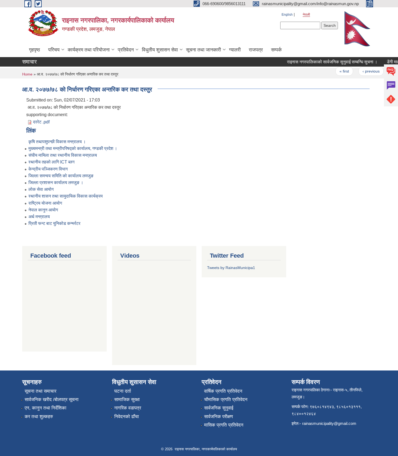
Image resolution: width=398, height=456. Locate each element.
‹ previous (367, 71)
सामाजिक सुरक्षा (127, 399)
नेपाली (306, 15)
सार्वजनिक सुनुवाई (218, 408)
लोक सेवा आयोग (41, 189)
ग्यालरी (235, 50)
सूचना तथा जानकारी (203, 50)
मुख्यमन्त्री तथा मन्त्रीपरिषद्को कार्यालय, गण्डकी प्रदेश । (72, 148)
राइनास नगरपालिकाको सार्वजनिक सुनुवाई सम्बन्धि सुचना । (328, 62)
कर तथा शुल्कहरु (39, 416)
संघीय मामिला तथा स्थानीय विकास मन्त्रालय (62, 155)
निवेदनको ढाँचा (126, 416)
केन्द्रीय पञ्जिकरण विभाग (48, 169)
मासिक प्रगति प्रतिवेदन (223, 425)
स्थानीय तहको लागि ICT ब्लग (51, 162)
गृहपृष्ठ (34, 50)
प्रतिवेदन (126, 50)
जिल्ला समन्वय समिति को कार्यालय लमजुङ (60, 175)
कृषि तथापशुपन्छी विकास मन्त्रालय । (57, 141)
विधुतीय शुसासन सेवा (160, 50)
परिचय (54, 50)
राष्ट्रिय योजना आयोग (45, 203)
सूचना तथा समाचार (40, 391)
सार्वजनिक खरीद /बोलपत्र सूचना (52, 399)
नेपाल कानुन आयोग (43, 210)
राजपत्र (256, 50)
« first (340, 71)
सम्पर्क (276, 50)
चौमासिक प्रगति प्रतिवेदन (225, 399)
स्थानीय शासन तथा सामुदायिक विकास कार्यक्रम (65, 196)
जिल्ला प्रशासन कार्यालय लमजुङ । (55, 182)
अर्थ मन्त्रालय (39, 216)
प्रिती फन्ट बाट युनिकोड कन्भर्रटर (54, 223)
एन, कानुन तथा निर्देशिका (45, 408)
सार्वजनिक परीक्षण (218, 416)
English (287, 15)
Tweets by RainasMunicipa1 (231, 267)
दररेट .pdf (41, 122)
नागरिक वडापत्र (127, 408)
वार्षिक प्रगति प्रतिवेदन (223, 391)
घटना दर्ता (122, 391)
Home (27, 74)
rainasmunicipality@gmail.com (329, 423)
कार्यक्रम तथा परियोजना (89, 50)
